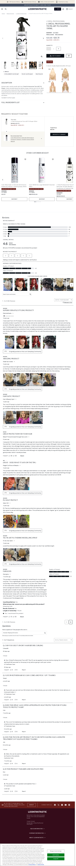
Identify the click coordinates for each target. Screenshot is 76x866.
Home (3, 13)
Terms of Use (40, 864)
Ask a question (59, 34)
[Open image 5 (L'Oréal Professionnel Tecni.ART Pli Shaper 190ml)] (42, 65)
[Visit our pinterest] (69, 805)
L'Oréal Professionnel (21, 13)
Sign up (31, 804)
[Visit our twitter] (58, 805)
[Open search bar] (5, 9)
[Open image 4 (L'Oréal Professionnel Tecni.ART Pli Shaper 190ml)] (33, 65)
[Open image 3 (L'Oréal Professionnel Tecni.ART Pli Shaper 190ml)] (23, 65)
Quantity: (49, 45)
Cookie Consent (31, 821)
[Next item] (72, 180)
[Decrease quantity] (48, 48)
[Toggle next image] (43, 38)
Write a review (50, 34)
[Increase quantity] (58, 48)
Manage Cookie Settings (55, 851)
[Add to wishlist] (69, 56)
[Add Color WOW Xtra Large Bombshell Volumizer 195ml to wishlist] (53, 159)
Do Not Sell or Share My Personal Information (35, 823)
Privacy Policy (32, 864)
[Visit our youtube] (65, 805)
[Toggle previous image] (2, 38)
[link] (63, 9)
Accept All (55, 858)
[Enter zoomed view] (41, 56)
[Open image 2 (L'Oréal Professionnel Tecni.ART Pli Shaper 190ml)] (14, 65)
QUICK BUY (14, 199)
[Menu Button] (2, 9)
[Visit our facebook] (55, 805)
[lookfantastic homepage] (37, 9)
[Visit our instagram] (62, 805)
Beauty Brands (10, 13)
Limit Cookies (56, 854)
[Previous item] (2, 180)
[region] (37, 855)
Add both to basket (59, 134)
